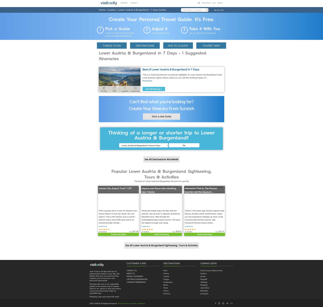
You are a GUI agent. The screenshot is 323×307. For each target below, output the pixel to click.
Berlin (165, 285)
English (134, 3)
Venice (166, 291)
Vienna (166, 273)
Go (184, 145)
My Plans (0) (219, 10)
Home (102, 9)
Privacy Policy (123, 303)
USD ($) (124, 3)
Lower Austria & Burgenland (133, 9)
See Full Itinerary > (154, 89)
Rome (165, 288)
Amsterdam (167, 282)
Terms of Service (138, 303)
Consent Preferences (136, 282)
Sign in (220, 3)
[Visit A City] (97, 265)
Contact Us (132, 271)
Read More (147, 81)
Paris (165, 271)
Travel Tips (206, 3)
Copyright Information (137, 279)
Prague (166, 279)
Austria (112, 9)
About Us (131, 273)
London (166, 276)
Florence (166, 294)
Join (214, 3)
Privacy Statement (135, 276)
